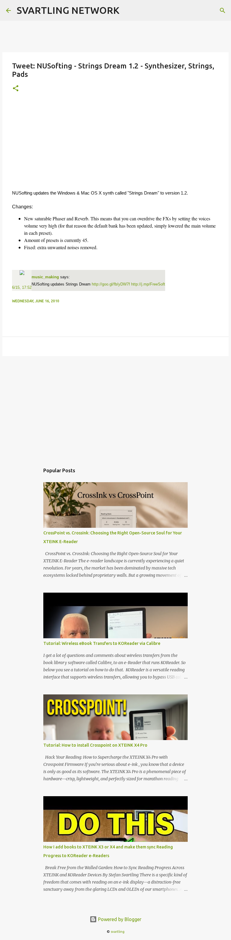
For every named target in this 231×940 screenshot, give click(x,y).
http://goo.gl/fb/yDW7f (111, 284)
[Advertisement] (115, 144)
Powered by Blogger (119, 919)
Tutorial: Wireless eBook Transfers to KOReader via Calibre (101, 643)
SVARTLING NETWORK (68, 10)
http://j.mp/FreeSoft (148, 284)
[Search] (222, 10)
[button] (15, 89)
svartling (118, 931)
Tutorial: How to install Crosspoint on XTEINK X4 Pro (95, 745)
